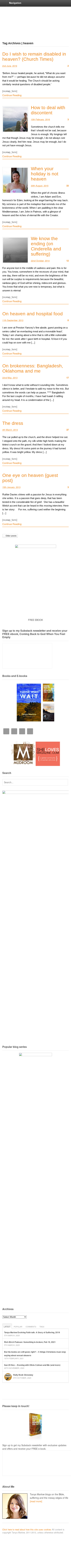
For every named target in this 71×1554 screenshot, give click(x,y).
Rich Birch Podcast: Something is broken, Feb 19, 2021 (30, 1342)
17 (67, 377)
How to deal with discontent (48, 110)
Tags (41, 1326)
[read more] (36, 1501)
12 (67, 260)
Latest (7, 1326)
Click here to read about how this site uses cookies (26, 1529)
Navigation (15, 2)
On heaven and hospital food (32, 313)
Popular (18, 1326)
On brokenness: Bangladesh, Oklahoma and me (32, 368)
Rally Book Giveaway (23, 1374)
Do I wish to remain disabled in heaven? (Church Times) (34, 56)
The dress (12, 423)
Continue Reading (11, 95)
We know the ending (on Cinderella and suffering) (46, 246)
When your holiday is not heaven (44, 174)
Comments (31, 1326)
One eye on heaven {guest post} (30, 478)
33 (67, 185)
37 (67, 429)
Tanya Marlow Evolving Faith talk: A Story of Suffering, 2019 (32, 1332)
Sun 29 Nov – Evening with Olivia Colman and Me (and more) (32, 1364)
